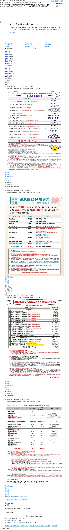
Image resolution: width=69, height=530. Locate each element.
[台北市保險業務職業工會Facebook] (16, 496)
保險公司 (9, 63)
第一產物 (10, 59)
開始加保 (9, 512)
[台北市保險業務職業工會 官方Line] (16, 500)
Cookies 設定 (5, 528)
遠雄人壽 (10, 61)
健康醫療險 (10, 71)
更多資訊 (13, 33)
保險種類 (10, 76)
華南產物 (10, 57)
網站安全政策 (24, 526)
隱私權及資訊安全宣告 (12, 526)
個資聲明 (47, 526)
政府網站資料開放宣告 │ (37, 526)
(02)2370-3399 (16, 520)
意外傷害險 (10, 74)
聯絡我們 (54, 526)
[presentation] (33, 48)
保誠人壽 (10, 54)
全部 (8, 52)
